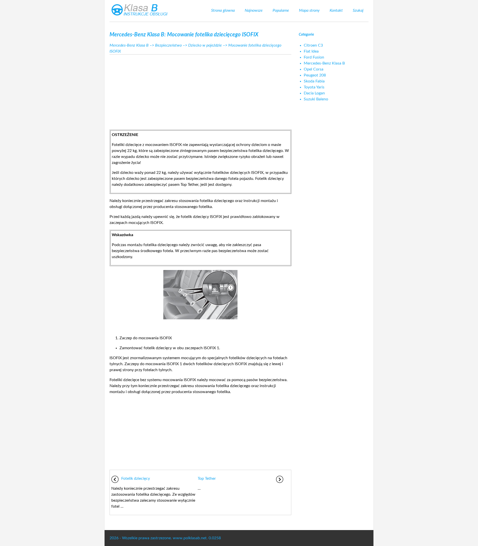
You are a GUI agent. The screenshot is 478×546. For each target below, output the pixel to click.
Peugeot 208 (315, 75)
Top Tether (207, 478)
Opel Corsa (313, 69)
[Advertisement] (200, 91)
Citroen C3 (313, 45)
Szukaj (358, 10)
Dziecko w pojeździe (205, 45)
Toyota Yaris (314, 87)
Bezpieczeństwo (168, 45)
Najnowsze (254, 10)
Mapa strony (309, 10)
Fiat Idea (311, 51)
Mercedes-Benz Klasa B (129, 45)
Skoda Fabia (314, 81)
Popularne (281, 10)
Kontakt (336, 10)
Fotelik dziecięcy (135, 478)
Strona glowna (223, 10)
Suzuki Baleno (316, 99)
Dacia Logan (314, 93)
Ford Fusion (314, 57)
